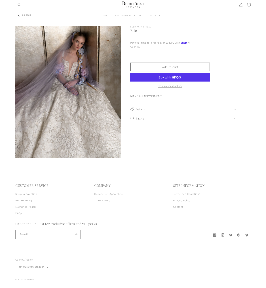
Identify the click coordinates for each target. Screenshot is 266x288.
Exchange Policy (25, 206)
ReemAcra (29, 279)
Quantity (135, 46)
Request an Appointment (110, 194)
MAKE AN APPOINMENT (146, 96)
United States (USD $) (31, 266)
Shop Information (26, 194)
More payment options (170, 86)
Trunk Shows (102, 200)
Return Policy (23, 200)
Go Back (26, 15)
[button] (19, 5)
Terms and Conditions (186, 194)
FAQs (18, 213)
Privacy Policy (181, 200)
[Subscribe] (76, 234)
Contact (178, 206)
